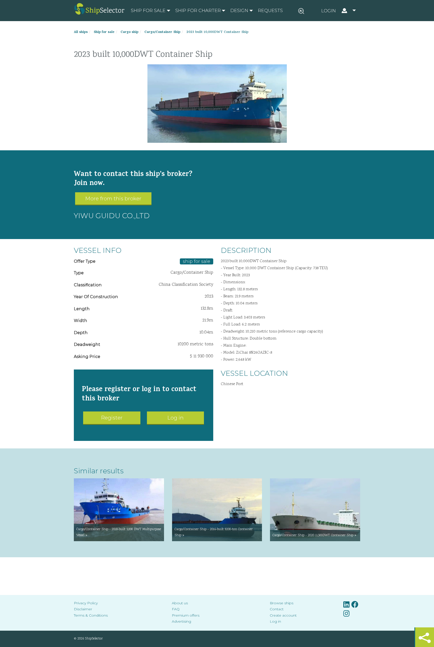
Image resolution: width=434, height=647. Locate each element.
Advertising (181, 621)
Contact (277, 609)
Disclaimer (83, 609)
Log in (175, 417)
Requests (270, 10)
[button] (338, 10)
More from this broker (113, 198)
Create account (283, 615)
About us (180, 603)
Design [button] (239, 10)
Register (112, 417)
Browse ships (281, 603)
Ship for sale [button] (148, 10)
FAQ (176, 609)
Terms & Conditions (91, 615)
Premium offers (185, 615)
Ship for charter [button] (198, 10)
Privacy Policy (86, 603)
